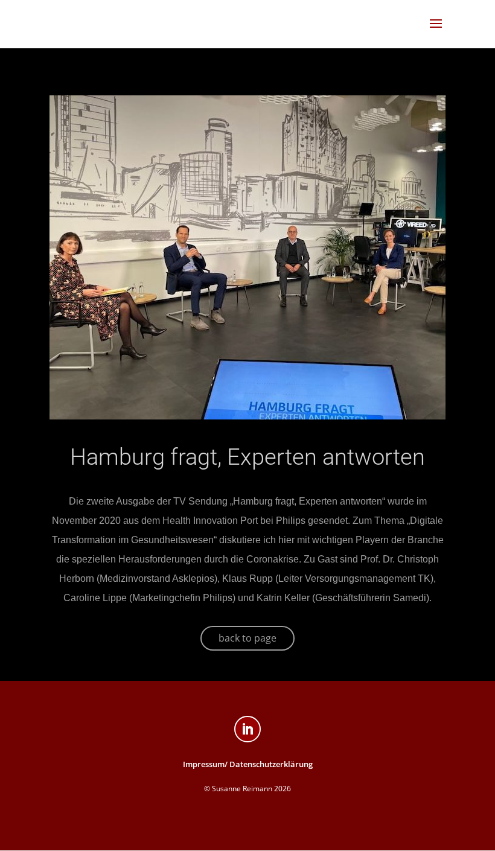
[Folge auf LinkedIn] (247, 729)
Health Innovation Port (210, 520)
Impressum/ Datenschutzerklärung (248, 764)
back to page (247, 638)
